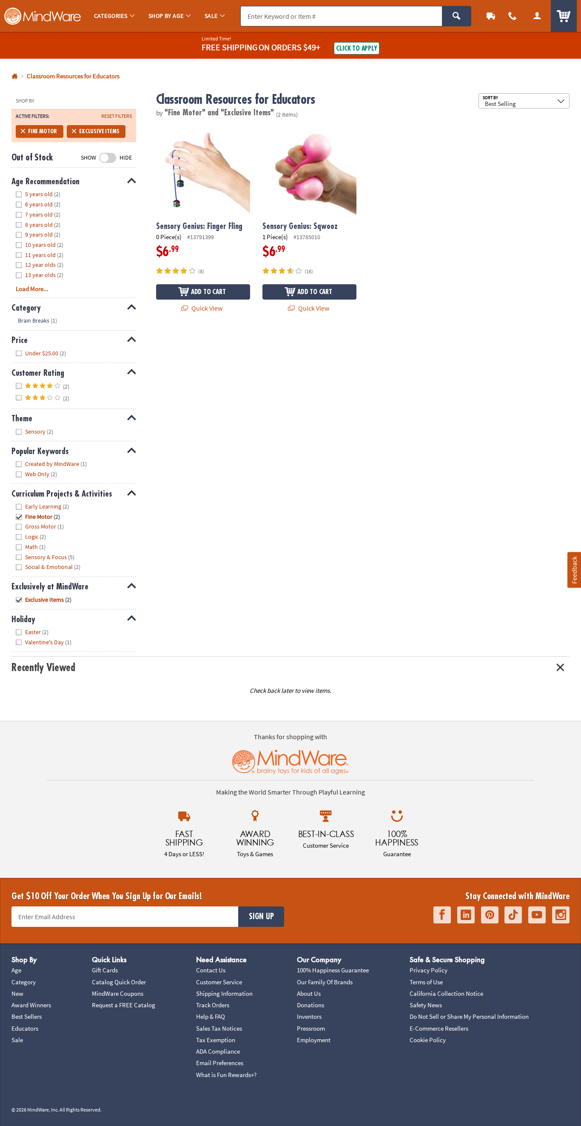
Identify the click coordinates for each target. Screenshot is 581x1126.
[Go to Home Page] (14, 76)
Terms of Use (426, 982)
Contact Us (210, 970)
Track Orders (212, 1005)
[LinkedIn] (466, 914)
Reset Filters (116, 116)
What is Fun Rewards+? (226, 1075)
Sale (17, 1040)
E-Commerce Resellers (439, 1028)
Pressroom (311, 1028)
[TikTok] (513, 914)
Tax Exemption (215, 1040)
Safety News (426, 1005)
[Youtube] (537, 914)
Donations (310, 1005)
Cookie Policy (428, 1040)
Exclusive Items (99, 131)
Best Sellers (26, 1016)
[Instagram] (561, 914)
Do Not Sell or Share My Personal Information (469, 1016)
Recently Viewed (43, 668)
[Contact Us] (513, 16)
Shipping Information (224, 993)
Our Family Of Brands (325, 982)
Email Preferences (219, 1063)
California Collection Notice (446, 993)
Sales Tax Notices (219, 1028)
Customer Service (219, 982)
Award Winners (31, 1005)
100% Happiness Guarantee (333, 970)
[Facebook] (442, 914)
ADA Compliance (218, 1051)
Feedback (574, 570)
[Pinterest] (489, 914)
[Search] (456, 16)
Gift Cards (105, 970)
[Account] (537, 16)
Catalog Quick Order (119, 982)
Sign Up (261, 916)
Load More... (32, 289)
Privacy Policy (428, 970)
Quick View (206, 308)
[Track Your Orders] (491, 16)
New (17, 993)
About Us (309, 993)
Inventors (309, 1016)
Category (23, 982)
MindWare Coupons (117, 993)
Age (16, 970)
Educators (24, 1028)
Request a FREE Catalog (123, 1005)
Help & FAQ (210, 1016)
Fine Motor (42, 131)
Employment (313, 1040)
